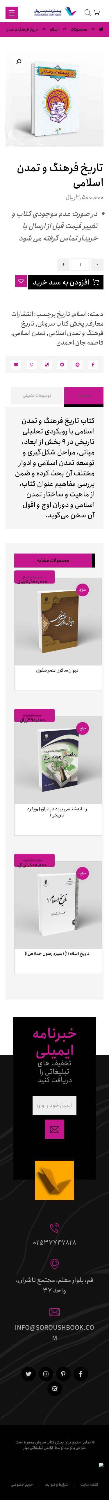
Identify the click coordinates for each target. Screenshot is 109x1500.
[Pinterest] (63, 1374)
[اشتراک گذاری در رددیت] (62, 365)
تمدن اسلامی (29, 333)
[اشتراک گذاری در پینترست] (77, 365)
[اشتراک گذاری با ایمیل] (16, 365)
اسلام (80, 314)
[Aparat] (54, 1388)
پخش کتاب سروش (60, 324)
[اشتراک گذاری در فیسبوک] (93, 365)
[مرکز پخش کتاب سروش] (54, 12)
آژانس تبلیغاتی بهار (38, 1448)
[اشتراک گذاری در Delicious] (47, 365)
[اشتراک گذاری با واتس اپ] (31, 365)
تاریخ (63, 314)
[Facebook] (81, 1374)
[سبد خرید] (96, 12)
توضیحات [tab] (84, 395)
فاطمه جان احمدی (79, 343)
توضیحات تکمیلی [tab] (37, 395)
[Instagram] (46, 1374)
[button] (18, 62)
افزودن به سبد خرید (61, 282)
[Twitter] (28, 1374)
